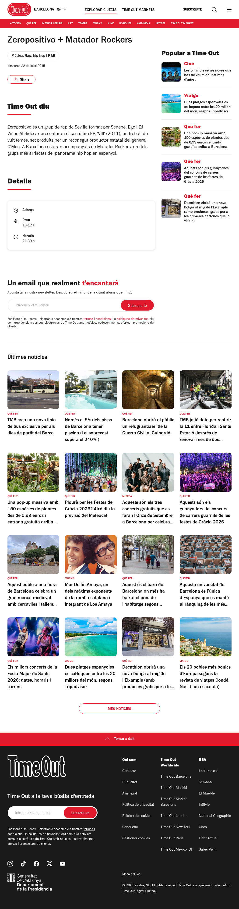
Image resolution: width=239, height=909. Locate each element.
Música (97, 23)
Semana (205, 782)
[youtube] (62, 863)
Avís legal (129, 794)
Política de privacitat (138, 805)
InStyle (204, 805)
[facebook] (36, 863)
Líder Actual (208, 839)
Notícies (15, 23)
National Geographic (215, 816)
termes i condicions (97, 319)
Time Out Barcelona (176, 777)
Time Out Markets (138, 10)
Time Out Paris (172, 839)
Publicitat (129, 782)
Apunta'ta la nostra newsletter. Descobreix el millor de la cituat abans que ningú (70, 293)
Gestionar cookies (136, 839)
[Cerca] (214, 9)
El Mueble (207, 794)
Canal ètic (130, 827)
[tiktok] (23, 863)
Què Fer (31, 23)
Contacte (129, 771)
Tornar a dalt (124, 739)
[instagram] (10, 863)
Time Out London (174, 816)
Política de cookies (136, 816)
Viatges (160, 23)
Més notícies (119, 709)
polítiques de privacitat (132, 319)
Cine (111, 23)
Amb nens (143, 23)
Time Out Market (182, 23)
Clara (203, 827)
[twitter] (49, 863)
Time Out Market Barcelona (174, 802)
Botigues (125, 23)
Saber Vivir (207, 850)
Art (70, 23)
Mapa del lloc (131, 874)
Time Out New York (175, 827)
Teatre (82, 23)
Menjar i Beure (52, 23)
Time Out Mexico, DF (177, 850)
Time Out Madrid (174, 788)
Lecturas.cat (208, 771)
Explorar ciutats (100, 10)
